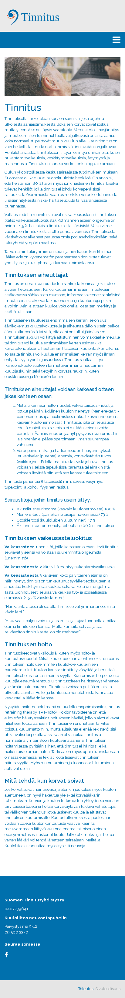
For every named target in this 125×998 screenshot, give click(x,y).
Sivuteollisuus (107, 988)
